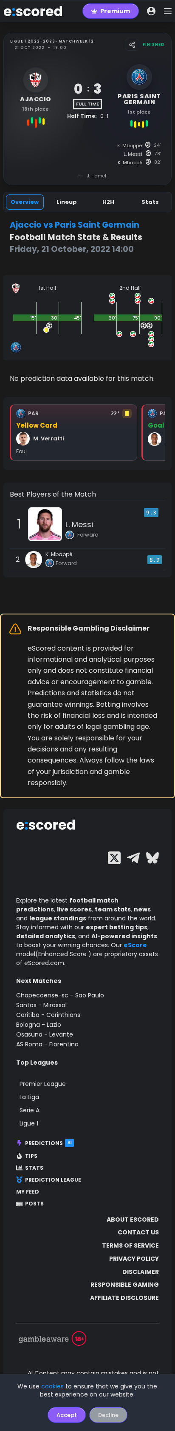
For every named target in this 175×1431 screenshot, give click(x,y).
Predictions (48, 1143)
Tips (31, 1156)
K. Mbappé (58, 554)
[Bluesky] (152, 857)
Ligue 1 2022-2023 (32, 41)
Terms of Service (130, 1245)
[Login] (151, 11)
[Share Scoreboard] (132, 45)
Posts (34, 1203)
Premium (115, 11)
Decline (108, 1415)
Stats (34, 1168)
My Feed (27, 1191)
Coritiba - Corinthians (48, 1015)
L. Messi (79, 524)
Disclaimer (140, 1272)
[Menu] (168, 11)
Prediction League (53, 1180)
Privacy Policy (134, 1258)
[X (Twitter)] (114, 857)
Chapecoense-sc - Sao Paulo (60, 995)
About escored (133, 1219)
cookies (52, 1386)
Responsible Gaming (124, 1284)
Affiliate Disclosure (124, 1298)
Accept (66, 1415)
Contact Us (138, 1232)
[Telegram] (133, 857)
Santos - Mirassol (41, 1005)
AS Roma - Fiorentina (47, 1044)
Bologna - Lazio (38, 1024)
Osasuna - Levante (44, 1034)
